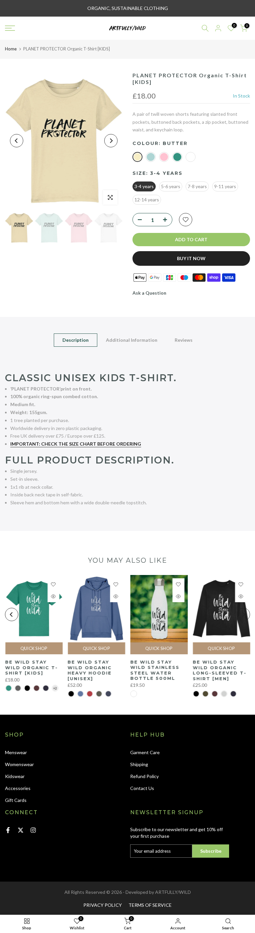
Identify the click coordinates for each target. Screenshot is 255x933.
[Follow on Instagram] (33, 830)
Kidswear (15, 776)
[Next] (111, 140)
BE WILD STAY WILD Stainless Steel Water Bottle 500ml (154, 670)
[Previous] (16, 140)
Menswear (16, 752)
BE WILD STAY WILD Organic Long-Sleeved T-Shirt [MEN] (219, 670)
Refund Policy (144, 776)
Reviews (184, 340)
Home (11, 48)
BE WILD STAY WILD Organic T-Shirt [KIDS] (31, 667)
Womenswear (19, 764)
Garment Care (145, 752)
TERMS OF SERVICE (150, 905)
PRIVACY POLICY (102, 905)
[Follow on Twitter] (21, 830)
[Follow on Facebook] (8, 830)
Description (75, 340)
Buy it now (191, 258)
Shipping (139, 764)
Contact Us (142, 788)
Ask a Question (149, 293)
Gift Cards (16, 800)
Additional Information (131, 340)
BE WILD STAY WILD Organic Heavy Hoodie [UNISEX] (89, 670)
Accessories (18, 788)
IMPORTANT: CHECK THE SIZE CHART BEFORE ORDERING (75, 444)
